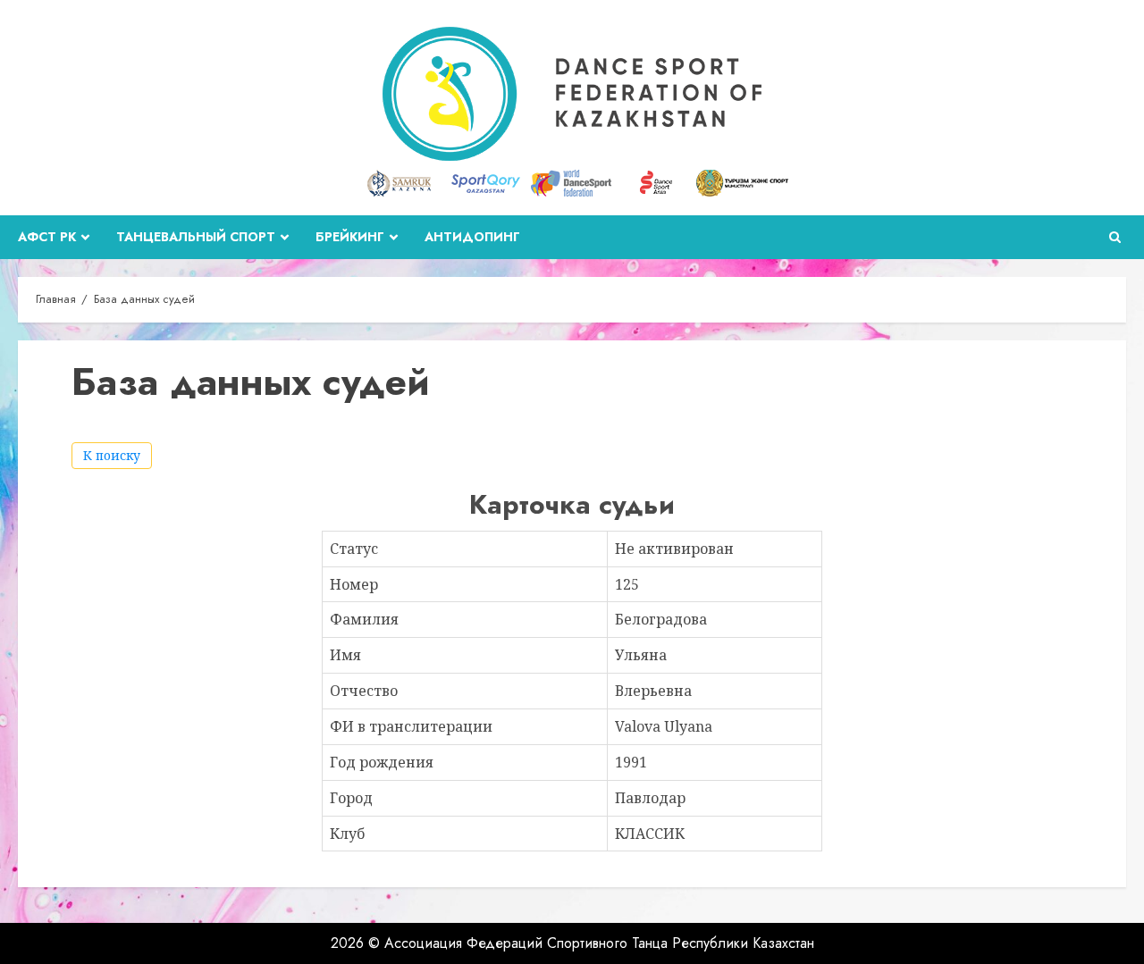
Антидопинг (472, 237)
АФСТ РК (47, 237)
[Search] (1115, 237)
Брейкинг (349, 237)
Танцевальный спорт (195, 237)
